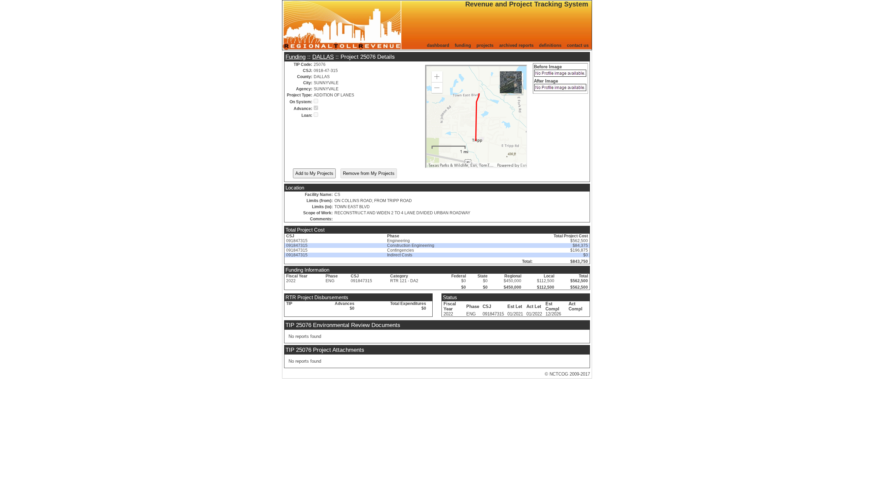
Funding (295, 56)
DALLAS (323, 56)
